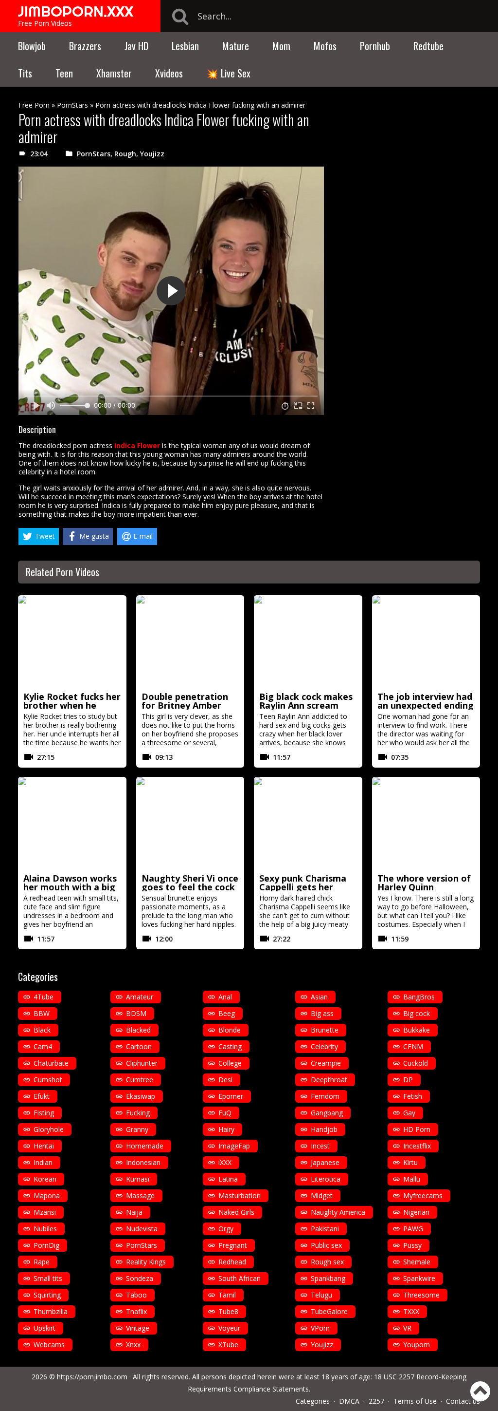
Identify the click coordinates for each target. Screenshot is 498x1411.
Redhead (232, 1261)
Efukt (42, 1096)
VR (407, 1328)
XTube (228, 1344)
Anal (225, 996)
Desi (225, 1079)
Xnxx (133, 1344)
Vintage (137, 1328)
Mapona (47, 1195)
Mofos (325, 45)
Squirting (47, 1294)
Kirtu (410, 1162)
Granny (137, 1129)
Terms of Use (415, 1401)
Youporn (416, 1344)
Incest (320, 1145)
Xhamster (114, 73)
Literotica (325, 1179)
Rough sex (327, 1261)
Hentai (44, 1145)
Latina (228, 1179)
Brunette (324, 1030)
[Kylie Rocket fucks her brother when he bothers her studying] (72, 642)
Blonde (229, 1030)
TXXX (411, 1311)
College (230, 1063)
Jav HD (136, 45)
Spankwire (419, 1278)
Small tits (48, 1278)
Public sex (326, 1245)
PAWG (413, 1228)
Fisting (44, 1112)
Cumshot (48, 1079)
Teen (64, 73)
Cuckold (415, 1063)
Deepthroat (329, 1079)
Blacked (138, 1030)
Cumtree (139, 1079)
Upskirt (44, 1328)
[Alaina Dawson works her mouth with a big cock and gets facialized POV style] (72, 823)
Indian (43, 1162)
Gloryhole (49, 1129)
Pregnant (232, 1245)
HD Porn (416, 1129)
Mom (281, 45)
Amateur (139, 996)
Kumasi (137, 1179)
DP (408, 1079)
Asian (319, 996)
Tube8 (228, 1311)
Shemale (416, 1261)
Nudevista (142, 1228)
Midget (322, 1195)
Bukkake (416, 1030)
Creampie (326, 1063)
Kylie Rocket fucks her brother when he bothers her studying (72, 705)
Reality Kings (146, 1261)
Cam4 (43, 1046)
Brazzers (85, 45)
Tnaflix (136, 1311)
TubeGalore (329, 1311)
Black (42, 1030)
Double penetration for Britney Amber (185, 701)
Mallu (411, 1179)
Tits (25, 73)
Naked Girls (236, 1212)
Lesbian (185, 45)
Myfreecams (423, 1195)
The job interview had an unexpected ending (425, 701)
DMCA (349, 1401)
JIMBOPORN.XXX (75, 11)
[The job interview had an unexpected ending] (426, 642)
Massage (140, 1195)
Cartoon (139, 1046)
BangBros (419, 996)
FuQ (224, 1112)
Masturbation (239, 1195)
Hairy (226, 1129)
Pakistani (325, 1228)
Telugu (321, 1294)
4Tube (43, 996)
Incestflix (417, 1145)
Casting (230, 1046)
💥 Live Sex (228, 73)
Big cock (416, 1013)
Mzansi (45, 1212)
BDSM (136, 1013)
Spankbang (328, 1278)
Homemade (144, 1145)
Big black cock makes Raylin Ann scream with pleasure (306, 705)
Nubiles (45, 1228)
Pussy (412, 1245)
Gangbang (327, 1112)
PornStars (72, 105)
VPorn (320, 1328)
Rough (125, 153)
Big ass (322, 1013)
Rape (42, 1261)
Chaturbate (51, 1063)
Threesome (421, 1294)
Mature (235, 45)
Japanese (325, 1162)
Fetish (412, 1096)
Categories (313, 1401)
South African (239, 1278)
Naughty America (338, 1212)
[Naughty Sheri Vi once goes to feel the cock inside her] (190, 823)
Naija (134, 1212)
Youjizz (152, 153)
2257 (376, 1401)
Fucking (138, 1112)
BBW (42, 1013)
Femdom (325, 1096)
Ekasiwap (140, 1096)
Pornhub (375, 45)
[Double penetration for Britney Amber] (190, 642)
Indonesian (143, 1162)
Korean (45, 1179)
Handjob (324, 1129)
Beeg (226, 1013)
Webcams (49, 1344)
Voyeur (229, 1328)
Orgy (225, 1228)
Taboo (136, 1294)
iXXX (224, 1162)
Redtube (428, 45)
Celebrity (324, 1046)
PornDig (46, 1245)
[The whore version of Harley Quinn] (426, 823)
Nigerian (416, 1212)
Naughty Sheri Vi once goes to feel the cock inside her (190, 887)
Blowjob (32, 45)
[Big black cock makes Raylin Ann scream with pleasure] (308, 642)
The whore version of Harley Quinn (424, 882)
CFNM (413, 1046)
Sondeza (139, 1278)
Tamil (227, 1294)
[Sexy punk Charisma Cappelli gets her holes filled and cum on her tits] (308, 823)
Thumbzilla (51, 1311)
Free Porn (34, 105)
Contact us (463, 1401)
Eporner (230, 1096)
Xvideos (169, 73)
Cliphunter (142, 1063)
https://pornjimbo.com (92, 1376)
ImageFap (234, 1145)
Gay (409, 1112)
